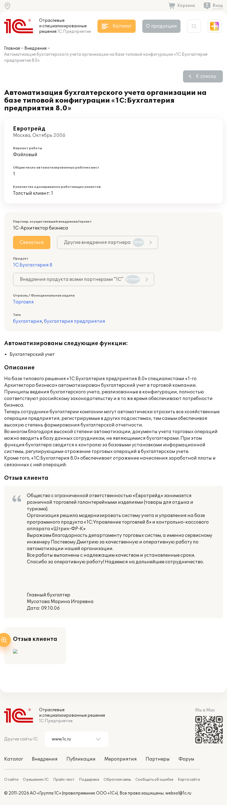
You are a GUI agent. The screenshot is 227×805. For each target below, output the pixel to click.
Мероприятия (120, 759)
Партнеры (158, 759)
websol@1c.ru (178, 793)
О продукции (161, 26)
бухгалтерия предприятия (74, 321)
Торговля (23, 302)
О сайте (11, 779)
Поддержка (89, 779)
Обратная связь (117, 779)
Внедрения (35, 48)
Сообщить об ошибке (154, 779)
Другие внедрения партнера (103, 242)
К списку (206, 76)
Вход (218, 5)
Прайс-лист (63, 779)
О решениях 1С (36, 779)
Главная (12, 48)
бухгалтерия (27, 321)
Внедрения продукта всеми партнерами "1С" (79, 279)
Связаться (32, 242)
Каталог (13, 759)
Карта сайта (189, 779)
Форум (186, 759)
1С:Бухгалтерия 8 (32, 265)
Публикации (81, 759)
